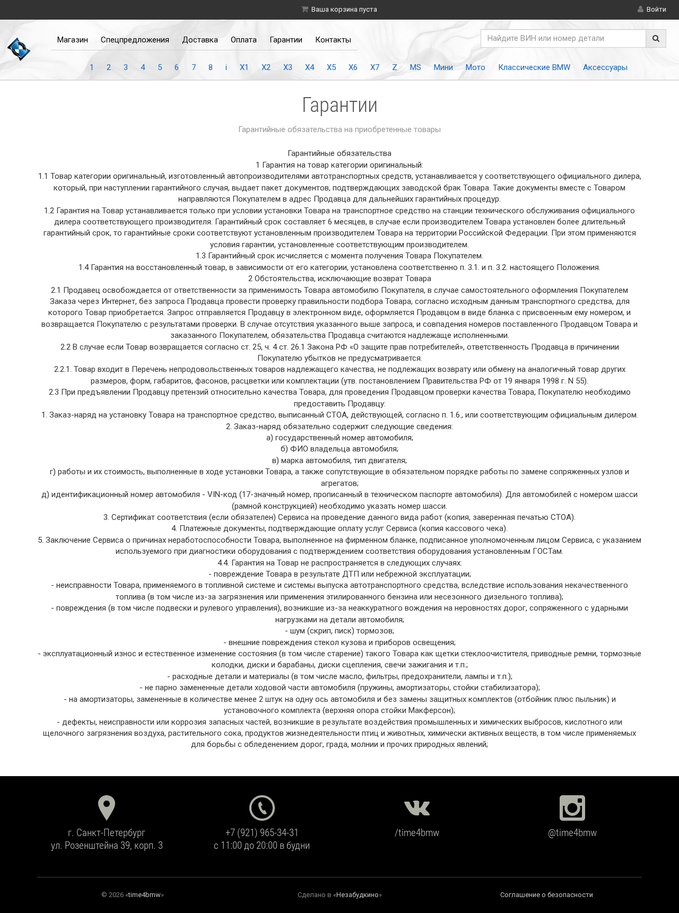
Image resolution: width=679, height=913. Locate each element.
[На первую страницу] (19, 49)
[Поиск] (656, 38)
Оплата (244, 40)
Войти (656, 9)
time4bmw (144, 895)
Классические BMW (534, 67)
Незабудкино (357, 895)
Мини (443, 67)
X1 (244, 67)
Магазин (72, 40)
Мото (475, 67)
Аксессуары (605, 67)
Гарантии (285, 40)
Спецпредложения (135, 40)
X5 (331, 67)
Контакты (333, 40)
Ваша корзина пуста (344, 9)
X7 (374, 67)
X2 (266, 67)
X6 (353, 67)
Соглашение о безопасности (546, 895)
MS (415, 67)
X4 (309, 67)
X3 (287, 67)
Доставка (200, 40)
